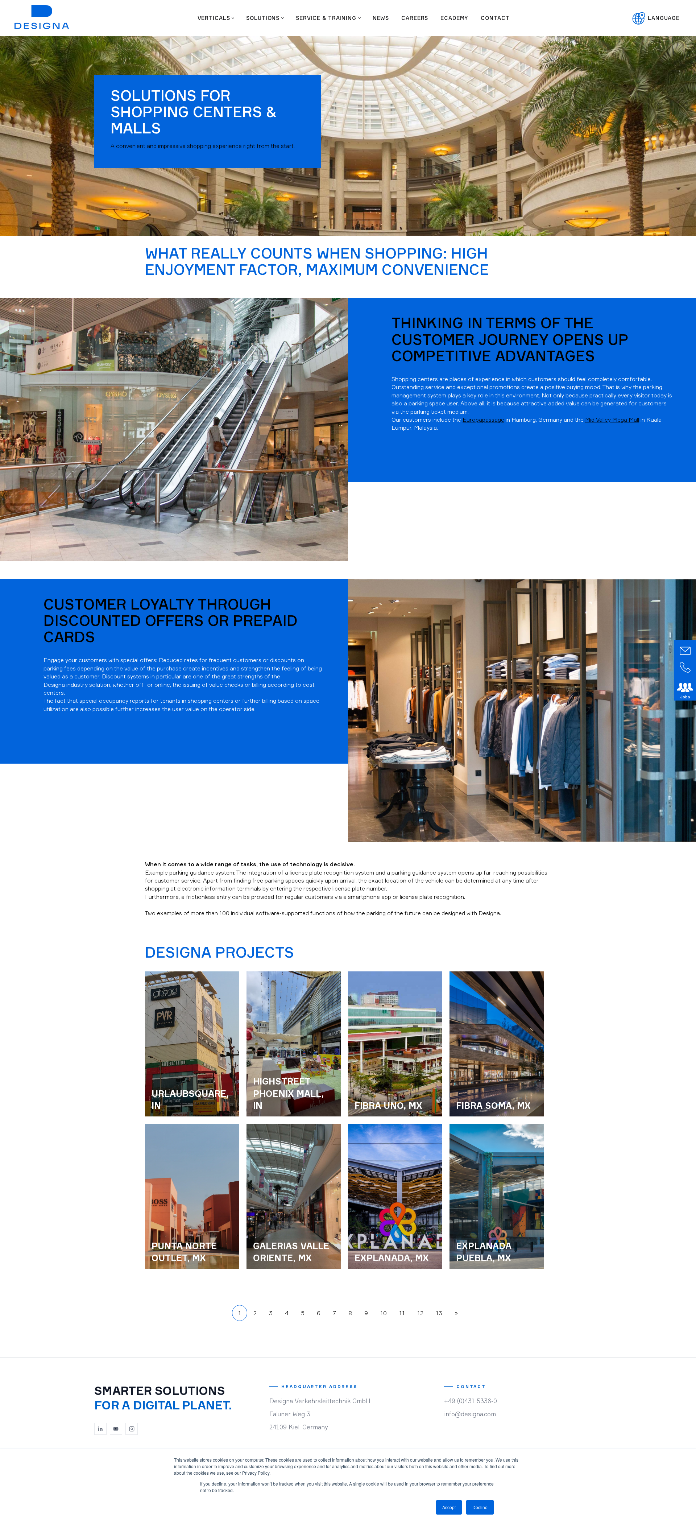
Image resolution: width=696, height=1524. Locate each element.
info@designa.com (470, 1414)
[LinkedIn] (100, 1429)
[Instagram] (131, 1429)
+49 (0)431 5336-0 (470, 1401)
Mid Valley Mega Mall (612, 419)
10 (383, 1313)
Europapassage (483, 419)
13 (439, 1313)
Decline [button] (480, 1507)
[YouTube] (116, 1429)
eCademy (454, 18)
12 (420, 1313)
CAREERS (414, 18)
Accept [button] (449, 1507)
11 (402, 1313)
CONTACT (495, 18)
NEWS (381, 18)
